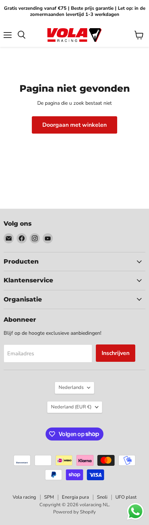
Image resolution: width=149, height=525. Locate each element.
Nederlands (71, 387)
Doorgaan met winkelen (74, 125)
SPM (49, 497)
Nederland (71, 407)
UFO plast (126, 497)
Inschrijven (115, 353)
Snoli (102, 497)
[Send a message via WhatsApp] (135, 511)
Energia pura (75, 497)
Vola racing (24, 497)
